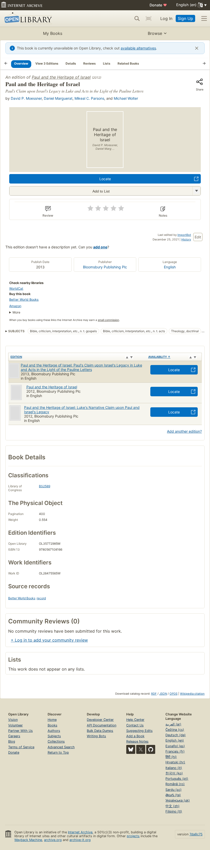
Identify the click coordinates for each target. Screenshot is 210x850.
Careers (14, 736)
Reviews (89, 63)
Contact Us (135, 725)
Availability (159, 357)
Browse (155, 33)
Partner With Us (20, 731)
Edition (16, 357)
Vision (13, 720)
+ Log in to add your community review (49, 640)
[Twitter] (140, 749)
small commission (108, 320)
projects (133, 836)
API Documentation (101, 725)
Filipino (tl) (173, 811)
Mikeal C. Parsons (89, 98)
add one (100, 247)
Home (52, 720)
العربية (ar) (173, 724)
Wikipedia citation (192, 693)
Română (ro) (175, 784)
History (186, 239)
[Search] (137, 18)
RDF (154, 693)
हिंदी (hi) (171, 757)
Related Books (128, 63)
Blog (11, 741)
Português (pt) (176, 779)
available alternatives (138, 48)
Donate (158, 5)
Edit (198, 237)
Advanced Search (61, 747)
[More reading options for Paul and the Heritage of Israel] (196, 191)
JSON (163, 693)
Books (52, 725)
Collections (56, 741)
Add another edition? (184, 431)
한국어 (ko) (174, 773)
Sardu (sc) (173, 790)
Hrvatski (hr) (175, 762)
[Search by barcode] (148, 18)
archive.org (53, 840)
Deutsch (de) (175, 735)
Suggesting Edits (139, 731)
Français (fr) (175, 751)
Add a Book (135, 736)
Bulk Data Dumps (100, 731)
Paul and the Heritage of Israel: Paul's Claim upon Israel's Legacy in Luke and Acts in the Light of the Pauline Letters (81, 367)
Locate (105, 179)
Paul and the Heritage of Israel (61, 77)
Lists (106, 63)
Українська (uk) (177, 800)
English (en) (174, 740)
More (16, 312)
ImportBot (184, 235)
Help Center (135, 720)
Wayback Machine (28, 840)
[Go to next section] (204, 63)
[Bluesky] (130, 749)
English (170, 267)
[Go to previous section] (6, 63)
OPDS (173, 693)
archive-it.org (80, 840)
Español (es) (175, 746)
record (41, 598)
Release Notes (137, 741)
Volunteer (15, 725)
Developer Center (100, 720)
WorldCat (16, 288)
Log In (166, 18)
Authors (54, 731)
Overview (21, 63)
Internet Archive (80, 832)
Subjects (54, 736)
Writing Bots (96, 736)
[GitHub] (150, 749)
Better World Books (24, 299)
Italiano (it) (173, 768)
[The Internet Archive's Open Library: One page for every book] (27, 19)
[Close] (196, 48)
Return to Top (58, 752)
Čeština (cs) (174, 730)
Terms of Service (21, 747)
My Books (52, 33)
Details (71, 63)
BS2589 (44, 486)
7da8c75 (196, 834)
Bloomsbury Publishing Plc (105, 267)
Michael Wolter (126, 98)
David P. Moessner (26, 98)
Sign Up (185, 18)
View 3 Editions (46, 63)
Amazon (15, 306)
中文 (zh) (172, 806)
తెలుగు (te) (173, 795)
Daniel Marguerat (58, 98)
